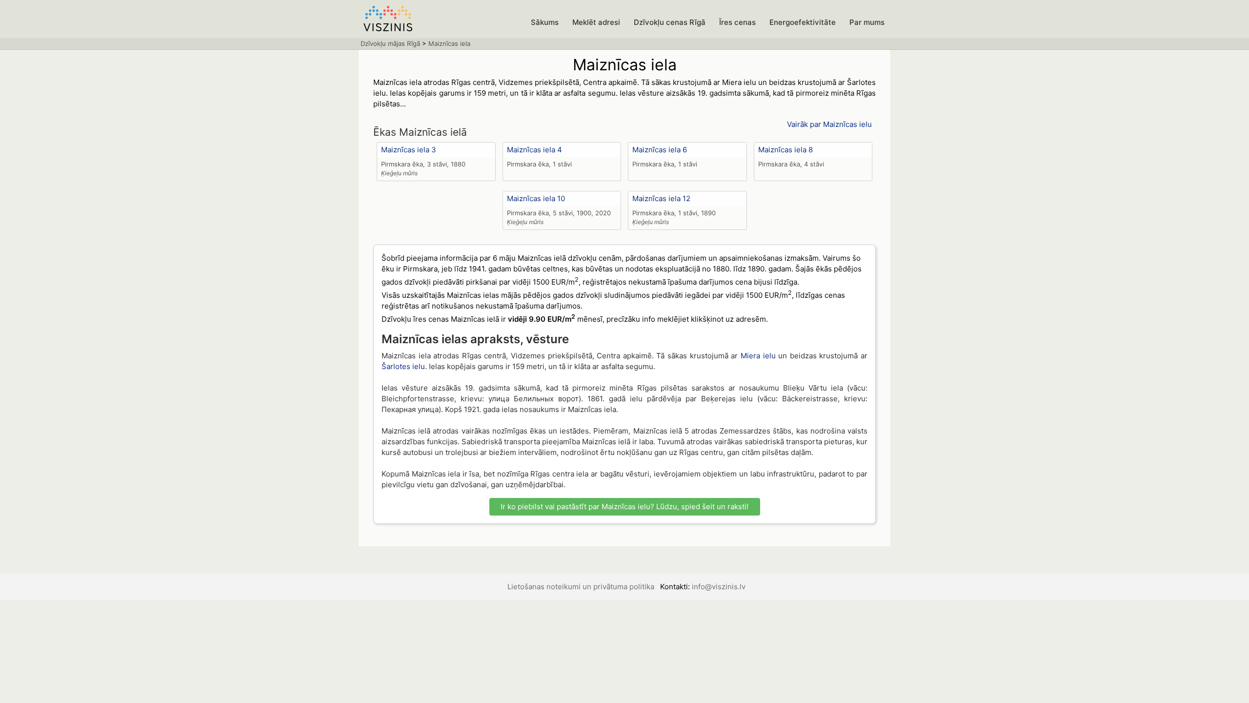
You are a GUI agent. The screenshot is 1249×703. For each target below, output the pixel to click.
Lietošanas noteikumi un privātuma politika (580, 586)
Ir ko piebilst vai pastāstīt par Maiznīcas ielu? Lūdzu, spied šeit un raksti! (624, 506)
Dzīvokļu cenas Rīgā (669, 22)
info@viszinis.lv (718, 586)
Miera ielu (758, 355)
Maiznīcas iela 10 (536, 198)
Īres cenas (737, 22)
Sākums (545, 22)
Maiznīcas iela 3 (408, 149)
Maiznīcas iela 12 (661, 198)
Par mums (867, 22)
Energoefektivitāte (802, 22)
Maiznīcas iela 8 (785, 149)
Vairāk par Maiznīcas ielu (829, 124)
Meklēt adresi (596, 22)
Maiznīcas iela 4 (534, 149)
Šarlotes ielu (403, 366)
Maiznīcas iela (449, 43)
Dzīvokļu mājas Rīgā (390, 43)
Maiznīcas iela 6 (659, 149)
